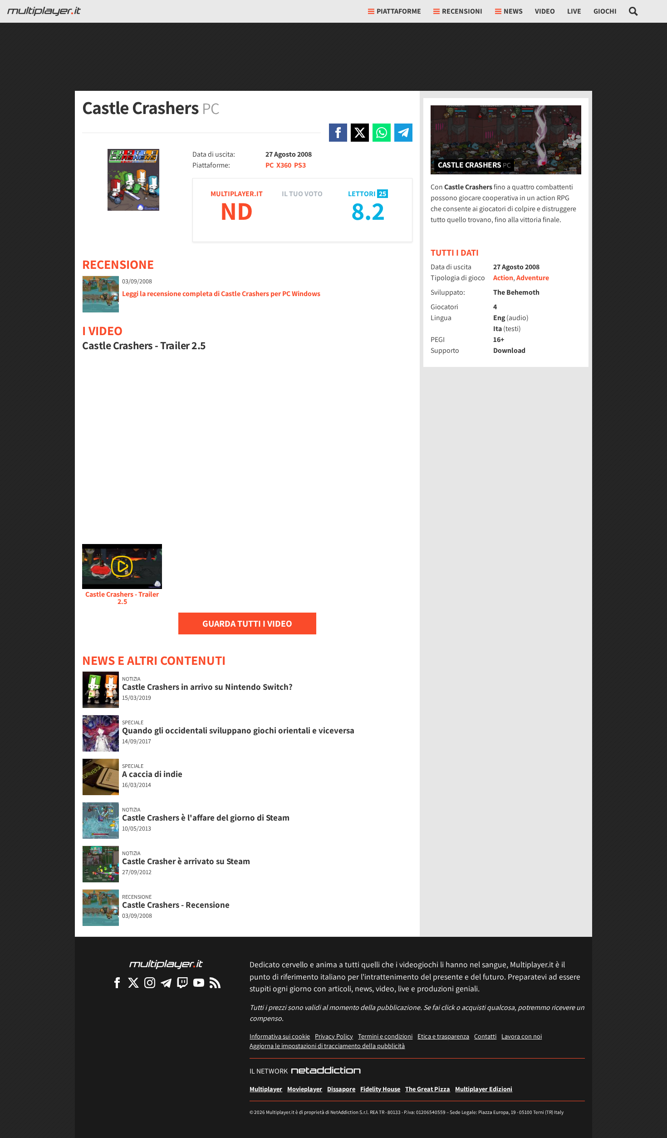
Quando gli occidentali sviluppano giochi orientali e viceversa (238, 730)
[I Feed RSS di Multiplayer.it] (215, 982)
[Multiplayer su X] (133, 982)
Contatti (485, 1036)
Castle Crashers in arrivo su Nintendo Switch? (207, 686)
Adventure (532, 277)
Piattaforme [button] (399, 11)
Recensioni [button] (462, 11)
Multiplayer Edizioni (483, 1088)
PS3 (300, 165)
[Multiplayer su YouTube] (198, 982)
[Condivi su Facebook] (338, 133)
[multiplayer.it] (166, 964)
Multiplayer (266, 1088)
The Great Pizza (427, 1088)
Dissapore (341, 1088)
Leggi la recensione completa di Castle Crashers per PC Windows (221, 293)
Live (574, 11)
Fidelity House (380, 1088)
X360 (283, 165)
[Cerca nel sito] (633, 11)
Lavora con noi (521, 1036)
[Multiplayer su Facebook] (117, 982)
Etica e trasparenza (443, 1036)
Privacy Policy (334, 1036)
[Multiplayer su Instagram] (149, 982)
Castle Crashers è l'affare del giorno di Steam (205, 817)
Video (545, 11)
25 (382, 193)
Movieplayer (304, 1088)
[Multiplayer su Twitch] (182, 982)
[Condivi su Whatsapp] (382, 133)
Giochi (605, 11)
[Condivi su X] (360, 133)
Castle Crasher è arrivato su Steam (186, 861)
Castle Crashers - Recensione (176, 904)
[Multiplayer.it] (44, 11)
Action (503, 277)
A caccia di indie (152, 773)
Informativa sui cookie (280, 1036)
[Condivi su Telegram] (403, 133)
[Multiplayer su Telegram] (166, 982)
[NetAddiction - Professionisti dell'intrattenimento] (325, 1071)
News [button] (513, 11)
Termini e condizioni (385, 1036)
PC (269, 165)
